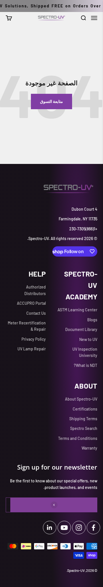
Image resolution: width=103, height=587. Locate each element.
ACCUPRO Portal (31, 303)
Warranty (89, 448)
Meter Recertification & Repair (27, 326)
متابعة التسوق (51, 101)
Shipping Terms (83, 418)
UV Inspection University (84, 352)
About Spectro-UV (81, 399)
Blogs (92, 319)
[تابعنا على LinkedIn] (50, 527)
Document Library (81, 329)
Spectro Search (83, 428)
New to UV (88, 339)
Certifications (85, 409)
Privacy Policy (33, 339)
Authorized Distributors (35, 290)
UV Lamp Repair (31, 348)
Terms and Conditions (77, 438)
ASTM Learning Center (77, 309)
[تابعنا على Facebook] (93, 527)
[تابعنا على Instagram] (79, 527)
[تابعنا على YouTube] (64, 527)
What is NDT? (85, 365)
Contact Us (36, 313)
